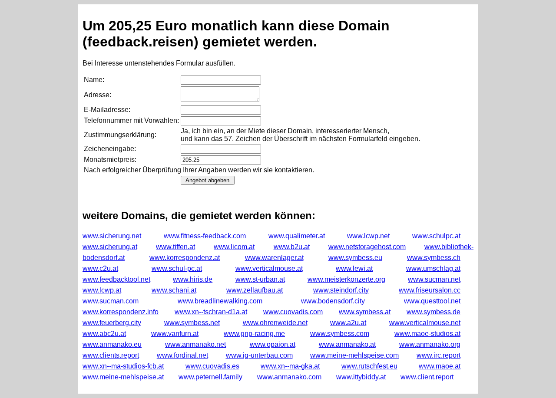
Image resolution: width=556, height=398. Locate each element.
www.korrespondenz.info (121, 312)
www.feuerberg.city (112, 322)
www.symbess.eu (355, 257)
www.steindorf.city (341, 290)
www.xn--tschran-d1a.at (211, 312)
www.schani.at (174, 290)
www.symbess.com (339, 333)
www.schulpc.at (436, 236)
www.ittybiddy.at (361, 377)
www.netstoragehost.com (367, 246)
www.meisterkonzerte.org (346, 279)
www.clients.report (111, 355)
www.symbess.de (433, 312)
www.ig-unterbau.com (259, 355)
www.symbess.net (192, 322)
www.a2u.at (348, 322)
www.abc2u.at (104, 333)
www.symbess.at (365, 312)
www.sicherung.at (110, 246)
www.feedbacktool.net (116, 279)
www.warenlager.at (274, 257)
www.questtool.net (432, 301)
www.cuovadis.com (293, 312)
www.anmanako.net (195, 344)
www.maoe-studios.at (427, 333)
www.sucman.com (111, 301)
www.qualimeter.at (296, 236)
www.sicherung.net (112, 236)
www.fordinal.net (182, 355)
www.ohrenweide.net (275, 322)
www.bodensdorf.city (333, 301)
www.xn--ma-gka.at (290, 366)
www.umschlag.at (433, 268)
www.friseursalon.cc (429, 290)
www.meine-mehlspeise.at (123, 377)
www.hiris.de (192, 279)
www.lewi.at (354, 268)
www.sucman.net (434, 279)
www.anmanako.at (347, 344)
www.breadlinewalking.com (220, 301)
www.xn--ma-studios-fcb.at (123, 366)
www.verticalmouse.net (424, 322)
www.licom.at (234, 246)
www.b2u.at (292, 246)
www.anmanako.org (429, 344)
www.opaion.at (272, 344)
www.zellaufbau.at (254, 290)
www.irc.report (438, 355)
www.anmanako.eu (112, 344)
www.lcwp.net (368, 236)
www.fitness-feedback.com (205, 236)
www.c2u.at (100, 268)
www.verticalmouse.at (269, 268)
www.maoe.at (439, 366)
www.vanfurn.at (175, 333)
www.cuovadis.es (212, 366)
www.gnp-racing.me (254, 333)
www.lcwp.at (102, 290)
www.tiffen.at (175, 246)
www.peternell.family (210, 377)
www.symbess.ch (433, 257)
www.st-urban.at (260, 279)
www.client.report (426, 377)
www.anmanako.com (289, 377)
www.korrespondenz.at (184, 257)
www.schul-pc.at (177, 268)
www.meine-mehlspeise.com (354, 355)
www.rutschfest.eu (369, 366)
